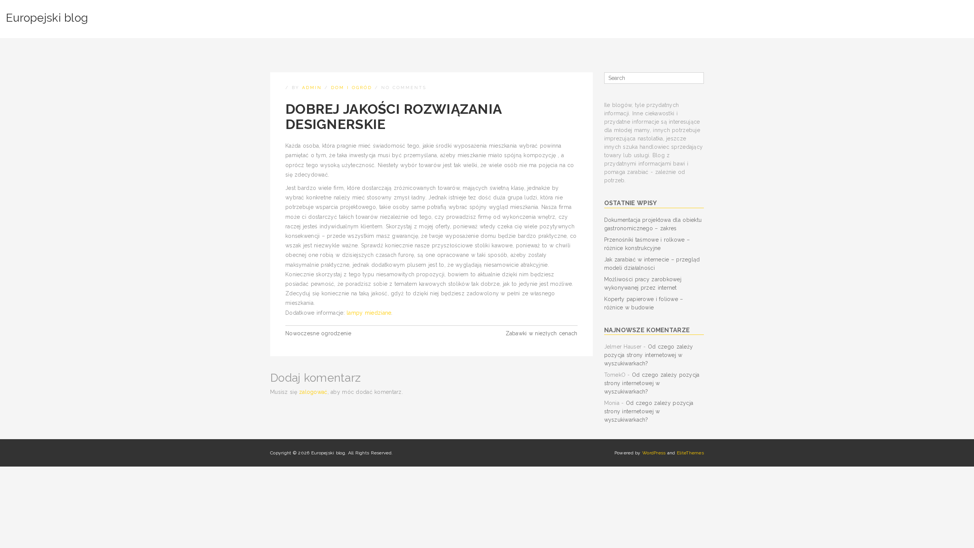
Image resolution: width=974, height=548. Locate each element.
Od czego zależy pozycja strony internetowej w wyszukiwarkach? (648, 355)
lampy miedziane (369, 313)
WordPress (654, 453)
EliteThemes (690, 453)
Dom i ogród (351, 87)
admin (312, 87)
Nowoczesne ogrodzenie (318, 333)
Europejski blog (47, 17)
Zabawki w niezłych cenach (542, 333)
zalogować (313, 392)
